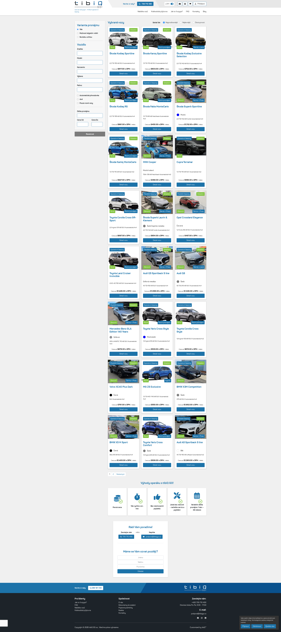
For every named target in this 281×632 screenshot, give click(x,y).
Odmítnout (257, 626)
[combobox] (90, 53)
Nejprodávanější (172, 22)
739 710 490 (146, 4)
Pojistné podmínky (126, 608)
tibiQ (203, 627)
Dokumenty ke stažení (127, 605)
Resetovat (90, 134)
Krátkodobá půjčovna (83, 610)
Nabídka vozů (80, 608)
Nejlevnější (186, 22)
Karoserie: (81, 67)
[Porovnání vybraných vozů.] (185, 4)
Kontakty (122, 613)
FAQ (76, 605)
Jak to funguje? (81, 602)
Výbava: (80, 76)
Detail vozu (123, 73)
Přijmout (245, 626)
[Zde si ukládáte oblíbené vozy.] (180, 4)
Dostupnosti (200, 22)
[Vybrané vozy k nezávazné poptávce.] (190, 4)
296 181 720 (96, 588)
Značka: (80, 49)
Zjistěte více (269, 626)
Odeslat (140, 571)
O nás (121, 602)
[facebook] (198, 618)
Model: (79, 58)
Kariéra (121, 610)
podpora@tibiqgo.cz (153, 537)
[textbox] (79, 53)
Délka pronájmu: (83, 111)
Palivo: (79, 85)
